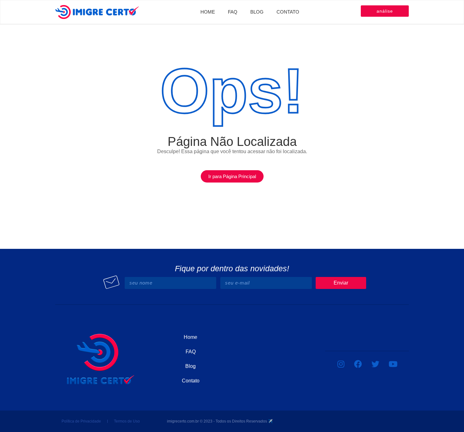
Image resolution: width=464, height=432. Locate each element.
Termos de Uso (127, 421)
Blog (257, 12)
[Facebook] (358, 364)
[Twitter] (376, 364)
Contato (288, 12)
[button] (232, 176)
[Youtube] (393, 364)
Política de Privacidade (81, 421)
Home (207, 12)
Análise (385, 11)
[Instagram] (341, 364)
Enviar (341, 282)
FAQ (232, 12)
